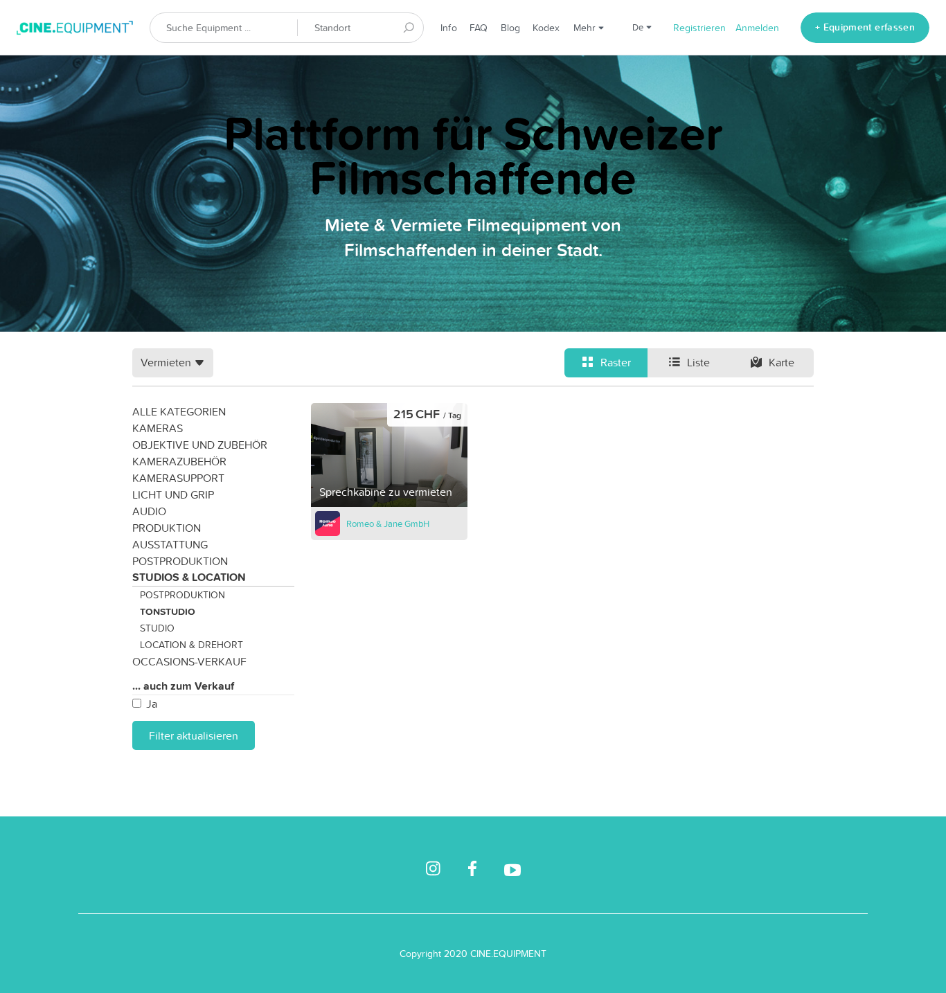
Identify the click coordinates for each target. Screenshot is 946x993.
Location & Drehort (191, 645)
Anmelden (757, 28)
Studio (157, 628)
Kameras (157, 428)
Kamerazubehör (179, 461)
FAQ (479, 28)
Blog (511, 28)
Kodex (546, 28)
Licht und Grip (173, 494)
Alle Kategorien (179, 411)
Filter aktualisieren (193, 735)
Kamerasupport (178, 477)
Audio (149, 511)
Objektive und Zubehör (199, 444)
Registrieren (699, 28)
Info (448, 28)
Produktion (166, 527)
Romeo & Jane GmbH (387, 523)
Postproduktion (180, 561)
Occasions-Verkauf (189, 661)
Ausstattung (170, 544)
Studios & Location (189, 577)
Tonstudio (167, 611)
